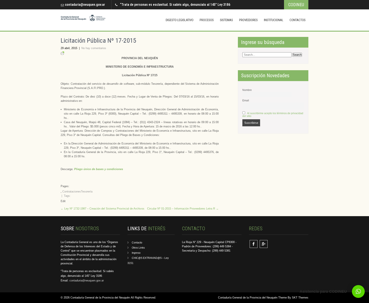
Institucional (273, 20)
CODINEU (296, 4)
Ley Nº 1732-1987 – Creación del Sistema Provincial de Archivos (102, 208)
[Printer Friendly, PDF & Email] (62, 53)
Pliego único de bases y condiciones (98, 169)
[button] (358, 291)
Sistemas (226, 20)
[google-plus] (264, 244)
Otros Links (138, 247)
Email (245, 100)
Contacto (137, 242)
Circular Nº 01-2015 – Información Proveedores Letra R (183, 208)
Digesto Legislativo (179, 20)
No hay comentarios (93, 48)
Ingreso (136, 252)
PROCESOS (207, 20)
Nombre (247, 90)
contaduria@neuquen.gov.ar (85, 5)
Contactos (298, 20)
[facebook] (254, 244)
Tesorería (86, 191)
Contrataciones (71, 191)
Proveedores (248, 20)
